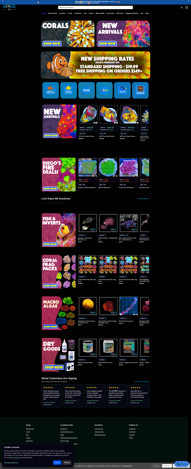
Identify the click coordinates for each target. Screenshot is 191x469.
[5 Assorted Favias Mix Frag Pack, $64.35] (87, 264)
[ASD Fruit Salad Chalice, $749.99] (88, 114)
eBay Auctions (99, 432)
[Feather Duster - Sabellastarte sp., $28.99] (87, 223)
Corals (70, 13)
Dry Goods (110, 13)
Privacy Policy (64, 441)
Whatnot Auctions (100, 435)
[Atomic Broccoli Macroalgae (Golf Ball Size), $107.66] (87, 306)
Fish (85, 13)
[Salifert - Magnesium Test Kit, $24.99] (108, 347)
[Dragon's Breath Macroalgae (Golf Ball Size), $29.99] (128, 306)
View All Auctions (143, 198)
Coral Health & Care (66, 432)
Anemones (29, 441)
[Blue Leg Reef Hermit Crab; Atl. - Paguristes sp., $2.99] (108, 223)
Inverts (91, 13)
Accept (57, 462)
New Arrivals (52, 13)
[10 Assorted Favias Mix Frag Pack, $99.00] (108, 264)
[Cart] (186, 7)
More (147, 13)
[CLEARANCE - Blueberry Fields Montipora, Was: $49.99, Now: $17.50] (128, 167)
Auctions (62, 13)
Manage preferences (11, 462)
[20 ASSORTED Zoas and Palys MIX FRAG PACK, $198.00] (128, 264)
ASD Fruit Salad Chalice (86, 136)
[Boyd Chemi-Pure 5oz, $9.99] (87, 347)
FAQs (62, 435)
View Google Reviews (142, 381)
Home (44, 13)
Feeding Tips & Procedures (68, 438)
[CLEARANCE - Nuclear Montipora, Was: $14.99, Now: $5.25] (87, 167)
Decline (67, 462)
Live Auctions (99, 429)
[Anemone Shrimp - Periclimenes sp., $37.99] (128, 223)
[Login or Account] (181, 7)
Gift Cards (120, 13)
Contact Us (63, 429)
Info (142, 13)
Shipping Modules (132, 13)
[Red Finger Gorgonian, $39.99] (108, 306)
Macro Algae (100, 13)
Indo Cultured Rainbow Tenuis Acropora (127, 137)
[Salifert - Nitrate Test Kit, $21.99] (128, 347)
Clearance (78, 13)
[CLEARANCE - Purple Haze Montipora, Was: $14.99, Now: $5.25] (108, 167)
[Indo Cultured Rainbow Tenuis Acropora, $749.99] (129, 114)
